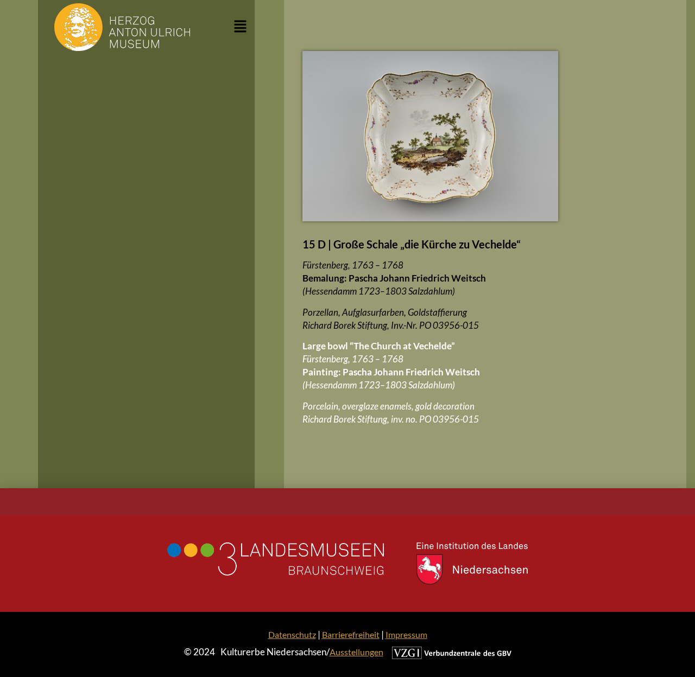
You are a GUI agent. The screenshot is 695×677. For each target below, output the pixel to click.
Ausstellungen (356, 652)
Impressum (406, 634)
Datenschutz (292, 634)
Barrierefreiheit (351, 634)
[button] (240, 27)
